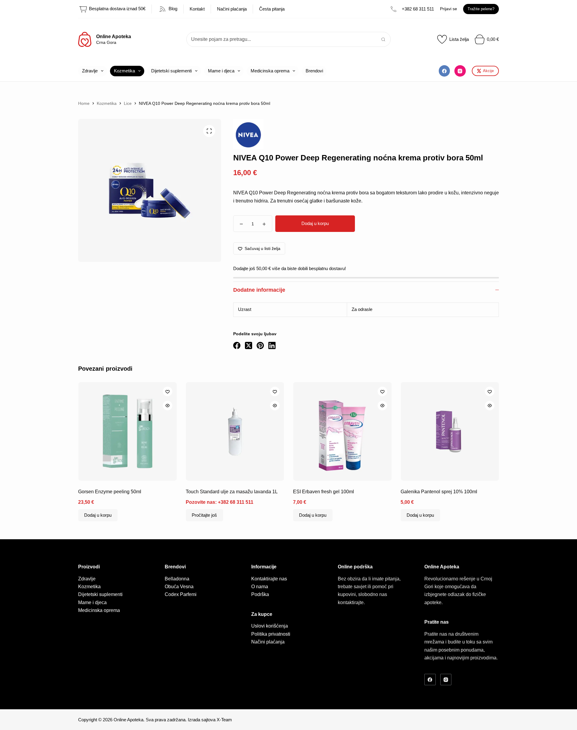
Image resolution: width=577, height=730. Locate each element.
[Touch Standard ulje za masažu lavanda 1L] (235, 431)
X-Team (224, 719)
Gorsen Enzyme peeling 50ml (109, 491)
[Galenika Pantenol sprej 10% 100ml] (450, 431)
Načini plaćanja (232, 8)
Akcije (488, 70)
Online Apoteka (113, 36)
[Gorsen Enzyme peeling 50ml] (127, 431)
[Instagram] (460, 71)
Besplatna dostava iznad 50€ (116, 8)
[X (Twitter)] (248, 345)
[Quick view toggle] (167, 405)
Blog (172, 8)
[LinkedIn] (272, 345)
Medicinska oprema (270, 70)
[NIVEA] (248, 134)
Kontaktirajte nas (269, 578)
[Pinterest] (260, 345)
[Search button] (383, 39)
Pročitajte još (204, 514)
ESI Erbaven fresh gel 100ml (323, 491)
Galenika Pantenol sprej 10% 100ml (439, 491)
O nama (259, 586)
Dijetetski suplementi (171, 70)
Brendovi (314, 70)
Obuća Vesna (179, 586)
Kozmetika (124, 70)
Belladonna (177, 578)
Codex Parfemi (181, 594)
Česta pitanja (272, 8)
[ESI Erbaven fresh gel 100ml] (342, 431)
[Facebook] (444, 71)
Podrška (260, 594)
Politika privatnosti (270, 634)
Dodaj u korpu (315, 223)
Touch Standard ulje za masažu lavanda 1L (232, 491)
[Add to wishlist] (167, 391)
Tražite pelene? (481, 9)
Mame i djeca (221, 70)
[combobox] (281, 39)
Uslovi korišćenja (269, 625)
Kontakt (197, 8)
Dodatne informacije (259, 290)
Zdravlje (90, 70)
